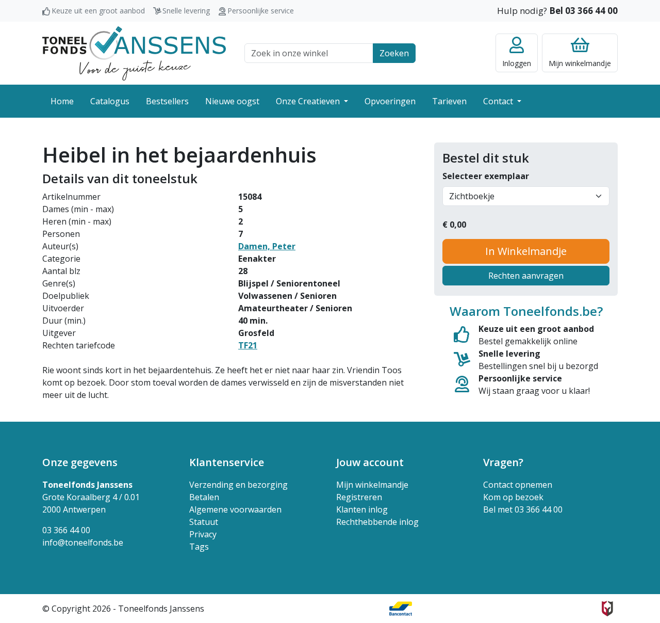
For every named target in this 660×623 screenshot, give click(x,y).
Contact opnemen (517, 484)
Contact (499, 101)
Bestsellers (167, 101)
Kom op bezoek (513, 497)
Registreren (359, 497)
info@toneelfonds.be (82, 542)
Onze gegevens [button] (80, 462)
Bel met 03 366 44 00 (523, 509)
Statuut (203, 522)
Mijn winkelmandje (372, 484)
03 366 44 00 (66, 530)
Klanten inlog (362, 509)
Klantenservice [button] (226, 462)
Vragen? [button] (503, 462)
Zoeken (394, 53)
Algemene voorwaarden (235, 509)
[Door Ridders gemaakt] (607, 608)
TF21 (247, 345)
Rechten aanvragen (526, 275)
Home (62, 101)
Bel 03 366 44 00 (583, 11)
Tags (199, 546)
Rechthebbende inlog (377, 522)
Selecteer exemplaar (485, 176)
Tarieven (449, 101)
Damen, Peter (266, 246)
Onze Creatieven (309, 101)
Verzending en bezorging (238, 484)
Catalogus (109, 101)
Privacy (203, 534)
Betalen (204, 497)
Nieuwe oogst (232, 101)
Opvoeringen (390, 101)
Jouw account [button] (370, 462)
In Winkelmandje (526, 251)
